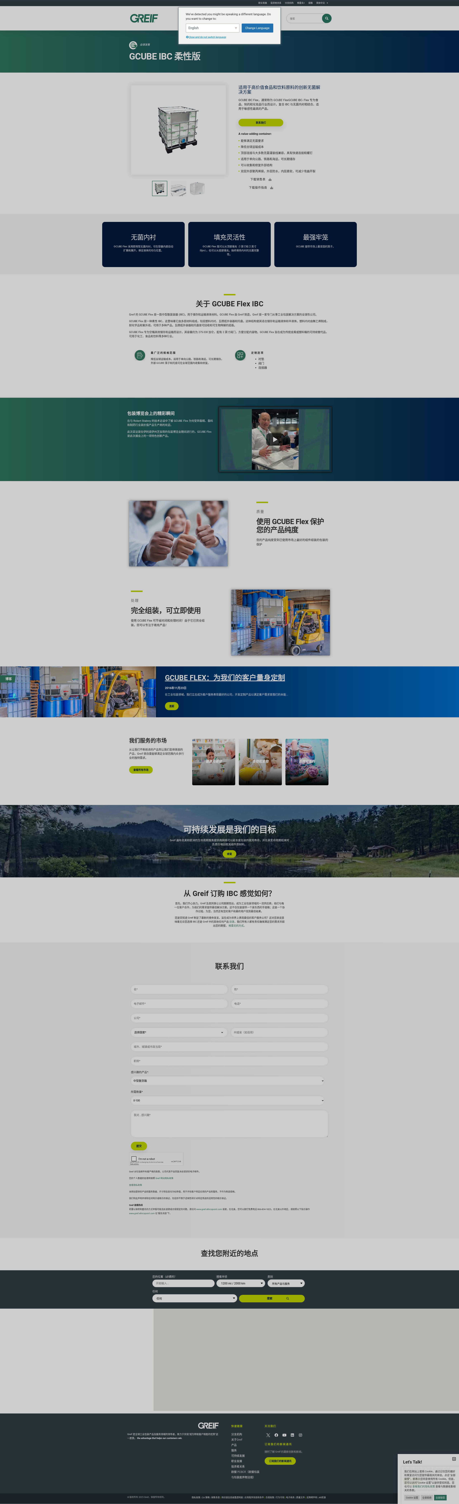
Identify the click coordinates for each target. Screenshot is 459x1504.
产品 (234, 1445)
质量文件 (300, 1497)
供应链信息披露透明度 (232, 1497)
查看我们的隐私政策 (423, 1486)
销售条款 (215, 1497)
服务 (234, 1450)
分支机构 (289, 3)
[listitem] (213, 762)
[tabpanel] (166, 691)
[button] (306, 1356)
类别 (270, 1276)
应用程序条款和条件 (254, 1497)
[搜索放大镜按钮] (327, 18)
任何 (155, 1291)
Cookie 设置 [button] (412, 1497)
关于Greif (236, 1439)
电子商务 (290, 1497)
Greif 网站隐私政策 (164, 1178)
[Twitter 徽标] (268, 1435)
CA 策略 (206, 1497)
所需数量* (137, 1092)
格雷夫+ (301, 3)
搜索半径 (221, 1276)
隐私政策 (196, 1497)
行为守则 (280, 1497)
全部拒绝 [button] (427, 1497)
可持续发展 (238, 1455)
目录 (231, 921)
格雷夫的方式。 (237, 925)
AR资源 (322, 1497)
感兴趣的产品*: (140, 1072)
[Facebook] (276, 1435)
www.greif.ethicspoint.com (209, 1209)
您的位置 (164, 1276)
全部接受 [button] (440, 1497)
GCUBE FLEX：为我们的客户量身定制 (225, 678)
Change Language (257, 28)
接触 (310, 3)
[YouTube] (284, 1435)
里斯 (171, 706)
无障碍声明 (311, 1497)
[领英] (292, 1435)
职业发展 (262, 3)
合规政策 (270, 1497)
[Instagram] (300, 1435)
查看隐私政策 (135, 1185)
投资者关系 (276, 3)
